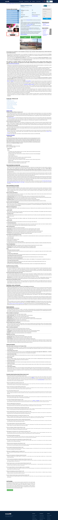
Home (7, 3)
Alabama (13, 3)
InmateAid (37, 400)
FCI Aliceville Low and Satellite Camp (45, 35)
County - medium (30, 24)
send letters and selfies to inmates (29, 84)
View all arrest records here (14, 63)
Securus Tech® (28, 25)
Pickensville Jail (45, 29)
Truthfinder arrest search (11, 117)
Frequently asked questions (11, 108)
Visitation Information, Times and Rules (36, 37)
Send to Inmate (38, 1)
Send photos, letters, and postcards (12, 104)
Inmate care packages (10, 107)
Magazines (33, 1)
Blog (30, 1)
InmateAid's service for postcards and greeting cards (16, 303)
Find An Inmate (21, 1)
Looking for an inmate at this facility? (25, 37)
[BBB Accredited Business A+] (50, 1)
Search (47, 18)
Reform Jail (44, 31)
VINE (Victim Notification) (46, 25)
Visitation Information (11, 135)
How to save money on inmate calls (12, 102)
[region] (13, 6)
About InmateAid (49, 515)
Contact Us (48, 516)
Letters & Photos (34, 515)
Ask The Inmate (42, 516)
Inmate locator (9, 99)
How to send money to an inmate (11, 103)
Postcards (33, 516)
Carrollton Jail (44, 30)
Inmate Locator (9, 110)
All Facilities (10, 3)
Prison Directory (26, 1)
